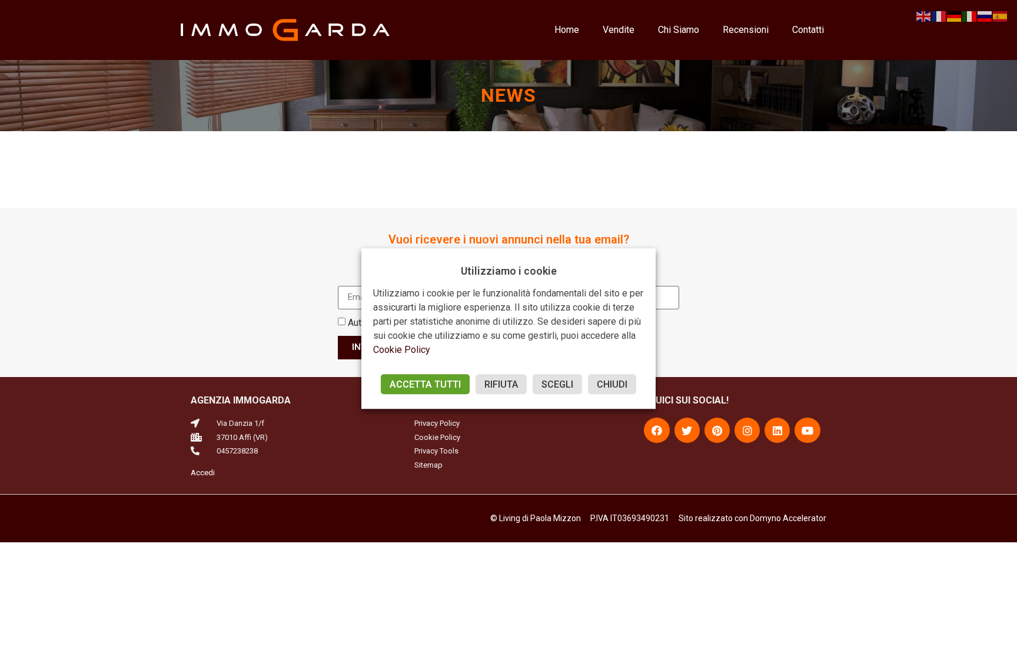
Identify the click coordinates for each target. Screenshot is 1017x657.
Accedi (203, 472)
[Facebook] (656, 430)
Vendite (618, 29)
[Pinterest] (717, 430)
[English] (924, 15)
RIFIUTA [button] (501, 384)
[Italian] (970, 15)
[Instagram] (747, 430)
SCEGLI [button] (557, 384)
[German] (954, 15)
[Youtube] (807, 430)
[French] (939, 15)
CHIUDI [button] (612, 384)
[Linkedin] (777, 430)
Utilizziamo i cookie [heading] (509, 271)
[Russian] (985, 15)
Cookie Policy (401, 349)
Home (566, 29)
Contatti (808, 29)
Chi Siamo (678, 29)
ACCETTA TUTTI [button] (425, 384)
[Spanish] (1000, 15)
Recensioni (746, 29)
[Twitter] (687, 430)
